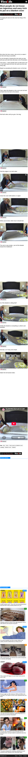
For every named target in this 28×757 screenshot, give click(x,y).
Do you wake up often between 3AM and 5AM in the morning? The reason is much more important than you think (13, 695)
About (16, 755)
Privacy (20, 755)
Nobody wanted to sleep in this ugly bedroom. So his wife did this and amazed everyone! (13, 623)
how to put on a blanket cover (16, 445)
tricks (7, 445)
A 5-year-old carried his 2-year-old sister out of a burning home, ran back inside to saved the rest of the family (13, 733)
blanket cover (8, 447)
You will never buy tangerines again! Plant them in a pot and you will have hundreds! (12, 714)
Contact (25, 755)
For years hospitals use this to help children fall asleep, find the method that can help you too (11, 641)
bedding (2, 447)
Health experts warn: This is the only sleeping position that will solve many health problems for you (13, 605)
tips (4, 445)
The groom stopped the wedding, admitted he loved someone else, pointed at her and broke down (12, 751)
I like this (4, 87)
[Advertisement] (14, 37)
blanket (13, 447)
